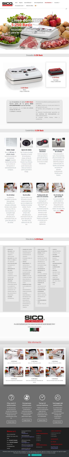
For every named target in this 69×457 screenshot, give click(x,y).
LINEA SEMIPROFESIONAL (41, 444)
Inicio (16, 2)
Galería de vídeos (29, 5)
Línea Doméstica (48, 2)
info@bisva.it (24, 433)
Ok (29, 455)
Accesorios (57, 2)
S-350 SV (38, 435)
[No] (67, 453)
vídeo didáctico (59, 211)
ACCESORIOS (54, 439)
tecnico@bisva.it (25, 449)
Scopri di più (11, 422)
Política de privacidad (36, 455)
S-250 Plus (53, 434)
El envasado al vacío (19, 5)
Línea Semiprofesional (38, 2)
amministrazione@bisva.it (27, 437)
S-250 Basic (54, 436)
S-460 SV (38, 437)
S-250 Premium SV (56, 433)
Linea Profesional (27, 2)
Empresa (21, 2)
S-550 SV (38, 439)
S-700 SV (38, 440)
